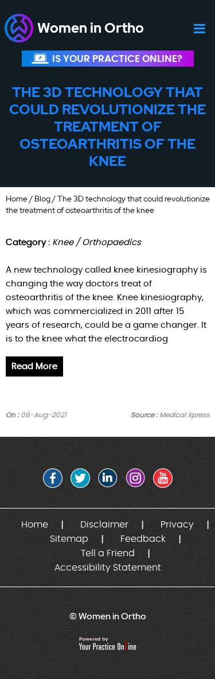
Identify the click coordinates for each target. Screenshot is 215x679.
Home (17, 198)
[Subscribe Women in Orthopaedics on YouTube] (163, 478)
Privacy (177, 524)
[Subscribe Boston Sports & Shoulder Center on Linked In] (108, 478)
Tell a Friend (108, 553)
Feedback (143, 539)
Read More (34, 366)
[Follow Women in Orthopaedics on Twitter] (80, 478)
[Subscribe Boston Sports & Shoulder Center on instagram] (135, 478)
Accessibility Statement (107, 567)
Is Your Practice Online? (117, 59)
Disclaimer (104, 524)
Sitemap (69, 539)
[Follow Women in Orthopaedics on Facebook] (52, 478)
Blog (42, 198)
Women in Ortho (90, 28)
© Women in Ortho (107, 616)
